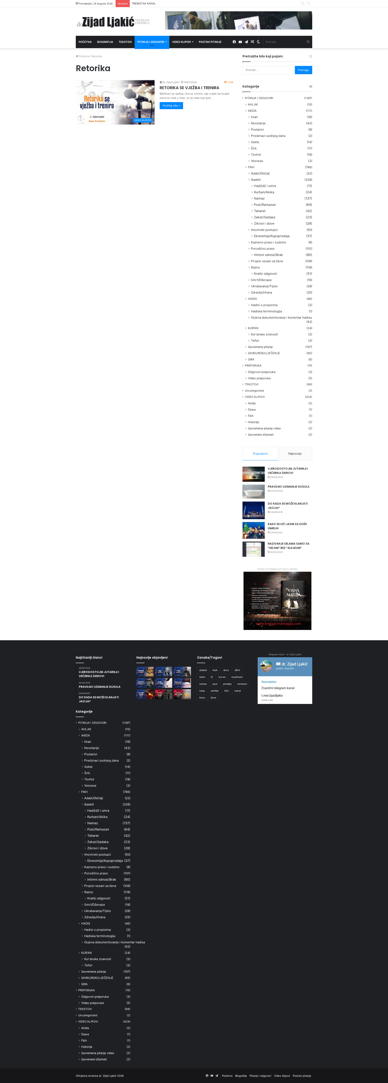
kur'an (222, 676)
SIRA (251, 359)
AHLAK (253, 104)
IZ (212, 676)
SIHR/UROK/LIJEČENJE (264, 353)
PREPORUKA (253, 365)
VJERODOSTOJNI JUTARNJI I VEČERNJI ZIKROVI (288, 471)
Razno (255, 267)
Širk (254, 148)
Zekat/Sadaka (264, 217)
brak (215, 670)
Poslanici (257, 129)
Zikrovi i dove (264, 223)
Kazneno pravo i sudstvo (268, 242)
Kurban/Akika (264, 192)
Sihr (226, 690)
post (215, 683)
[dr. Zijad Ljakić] (113, 21)
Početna (85, 41)
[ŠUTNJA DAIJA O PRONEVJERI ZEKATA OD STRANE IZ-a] (145, 683)
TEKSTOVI (251, 384)
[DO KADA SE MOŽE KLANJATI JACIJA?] (253, 510)
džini (237, 670)
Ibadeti (256, 180)
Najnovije (295, 453)
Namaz (259, 198)
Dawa (252, 409)
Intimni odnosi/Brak (268, 255)
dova (226, 670)
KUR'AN (253, 328)
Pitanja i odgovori (150, 41)
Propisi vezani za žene (267, 261)
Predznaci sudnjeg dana (268, 136)
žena (202, 697)
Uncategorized (254, 390)
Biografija (105, 41)
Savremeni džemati (260, 434)
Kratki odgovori (265, 274)
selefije (215, 690)
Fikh (250, 415)
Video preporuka (259, 378)
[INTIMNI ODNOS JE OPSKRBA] (182, 683)
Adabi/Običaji (260, 173)
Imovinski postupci (264, 230)
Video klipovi (181, 41)
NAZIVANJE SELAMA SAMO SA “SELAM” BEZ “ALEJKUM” (288, 546)
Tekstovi (125, 41)
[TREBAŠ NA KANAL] (182, 671)
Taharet (260, 211)
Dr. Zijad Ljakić (171, 82)
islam (202, 676)
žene (213, 697)
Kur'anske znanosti (264, 334)
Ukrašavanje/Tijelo (264, 286)
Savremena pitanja (260, 347)
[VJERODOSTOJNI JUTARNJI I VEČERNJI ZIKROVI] (253, 474)
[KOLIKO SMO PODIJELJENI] (145, 671)
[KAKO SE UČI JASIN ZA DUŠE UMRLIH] (253, 530)
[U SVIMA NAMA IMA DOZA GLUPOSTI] (182, 694)
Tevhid (256, 154)
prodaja (227, 683)
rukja (202, 690)
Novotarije (258, 123)
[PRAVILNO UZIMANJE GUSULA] (253, 492)
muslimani (237, 676)
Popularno (260, 453)
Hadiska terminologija (266, 311)
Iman (254, 117)
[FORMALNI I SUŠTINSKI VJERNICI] (163, 694)
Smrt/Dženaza (261, 280)
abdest (203, 670)
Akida (252, 403)
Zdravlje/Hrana (261, 292)
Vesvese (257, 161)
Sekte (255, 142)
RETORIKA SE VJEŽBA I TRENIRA (189, 88)
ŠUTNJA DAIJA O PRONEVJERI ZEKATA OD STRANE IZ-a (167, 3)
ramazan (242, 683)
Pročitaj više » (171, 105)
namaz (203, 683)
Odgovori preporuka (261, 372)
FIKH (251, 167)
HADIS (252, 298)
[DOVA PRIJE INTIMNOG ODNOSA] (145, 694)
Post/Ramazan (265, 205)
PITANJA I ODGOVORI (259, 98)
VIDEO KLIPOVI (255, 396)
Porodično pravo (263, 248)
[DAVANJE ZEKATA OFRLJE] (163, 683)
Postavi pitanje (210, 41)
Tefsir (255, 340)
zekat (237, 690)
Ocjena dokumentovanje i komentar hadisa (281, 317)
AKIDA (252, 110)
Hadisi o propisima (264, 305)
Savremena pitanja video (264, 428)
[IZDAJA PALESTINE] (163, 671)
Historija (253, 422)
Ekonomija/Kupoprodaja (272, 236)
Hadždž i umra (265, 186)
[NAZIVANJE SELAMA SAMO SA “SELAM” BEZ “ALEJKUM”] (253, 549)
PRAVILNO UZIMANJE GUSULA (288, 487)
